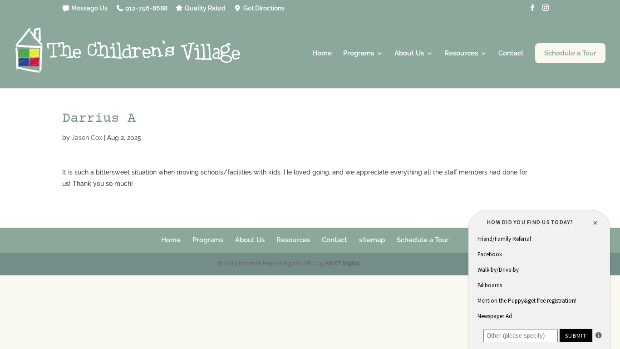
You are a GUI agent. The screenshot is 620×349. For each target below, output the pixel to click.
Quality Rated (204, 8)
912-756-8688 (145, 8)
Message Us (89, 8)
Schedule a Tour (570, 53)
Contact (511, 53)
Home (322, 53)
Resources (461, 53)
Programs (358, 53)
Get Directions (263, 8)
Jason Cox (87, 137)
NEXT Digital (342, 263)
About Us (409, 53)
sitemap (372, 240)
